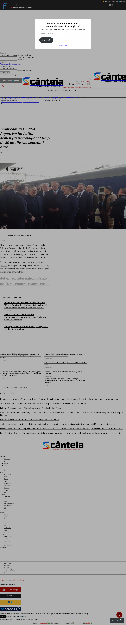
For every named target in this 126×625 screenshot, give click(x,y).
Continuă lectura (63, 45)
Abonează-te (45, 40)
